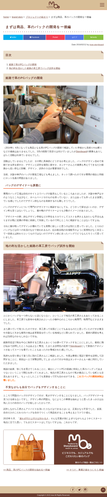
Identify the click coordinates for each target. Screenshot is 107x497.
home (6, 17)
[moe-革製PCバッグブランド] (53, 5)
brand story (17, 17)
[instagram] (85, 489)
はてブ (74, 37)
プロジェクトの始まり (37, 17)
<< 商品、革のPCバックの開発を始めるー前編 (26, 470)
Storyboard (81, 151)
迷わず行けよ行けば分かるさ (34, 418)
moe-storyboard (97, 44)
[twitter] (79, 489)
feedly (94, 37)
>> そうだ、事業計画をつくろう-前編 (85, 470)
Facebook (35, 37)
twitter (13, 37)
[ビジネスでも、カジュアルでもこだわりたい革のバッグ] (53, 447)
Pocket (55, 37)
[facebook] (72, 489)
